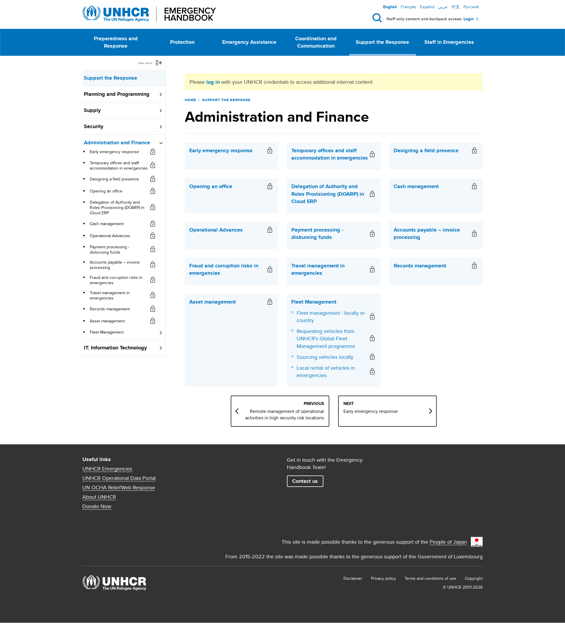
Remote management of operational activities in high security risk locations (284, 414)
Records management (110, 309)
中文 (455, 7)
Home (190, 100)
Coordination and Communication (316, 42)
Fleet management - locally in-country (331, 316)
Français (408, 7)
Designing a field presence (114, 179)
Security (93, 126)
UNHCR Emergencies (107, 468)
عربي (443, 7)
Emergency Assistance (249, 42)
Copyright (474, 578)
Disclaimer (352, 578)
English (390, 7)
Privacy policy (383, 578)
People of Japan (448, 541)
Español (427, 7)
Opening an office (106, 191)
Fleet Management (107, 332)
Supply (92, 110)
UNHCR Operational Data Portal (119, 478)
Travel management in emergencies (110, 295)
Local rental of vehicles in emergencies (326, 371)
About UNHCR (99, 497)
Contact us (305, 481)
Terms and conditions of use (430, 578)
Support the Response (382, 42)
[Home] (149, 14)
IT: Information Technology (115, 347)
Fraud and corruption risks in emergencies (116, 280)
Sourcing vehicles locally (325, 357)
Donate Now (96, 506)
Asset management (107, 321)
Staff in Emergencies (449, 42)
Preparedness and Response (116, 42)
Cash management (107, 224)
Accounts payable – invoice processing (115, 264)
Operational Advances (110, 236)
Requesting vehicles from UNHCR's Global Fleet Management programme (326, 338)
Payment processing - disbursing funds (109, 249)
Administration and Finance (117, 142)
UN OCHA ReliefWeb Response (118, 487)
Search (378, 18)
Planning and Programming (116, 94)
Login (468, 19)
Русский (471, 7)
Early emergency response (114, 152)
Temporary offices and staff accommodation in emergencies (119, 165)
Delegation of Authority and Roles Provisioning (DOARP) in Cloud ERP (117, 207)
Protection (182, 42)
